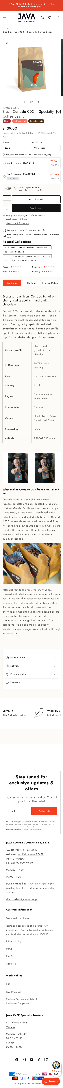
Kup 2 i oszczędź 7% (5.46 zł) (20, 163)
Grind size (37, 142)
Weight (6, 142)
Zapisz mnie (44, 811)
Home (6, 28)
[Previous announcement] (3, 5)
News (9, 948)
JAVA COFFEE (26, 1083)
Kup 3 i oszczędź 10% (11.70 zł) (21, 174)
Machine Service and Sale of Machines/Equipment (21, 1001)
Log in (21, 190)
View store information (17, 223)
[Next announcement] (59, 5)
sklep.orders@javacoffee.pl (21, 899)
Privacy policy (13, 941)
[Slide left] (24, 102)
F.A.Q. (9, 956)
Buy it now (36, 208)
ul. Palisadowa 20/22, (31, 854)
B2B (8, 984)
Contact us (12, 963)
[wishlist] (50, 17)
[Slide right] (38, 102)
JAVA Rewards (33, 187)
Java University (14, 992)
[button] (4, 17)
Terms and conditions (17, 918)
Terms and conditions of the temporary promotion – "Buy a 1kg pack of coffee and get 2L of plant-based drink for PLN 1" (30, 930)
